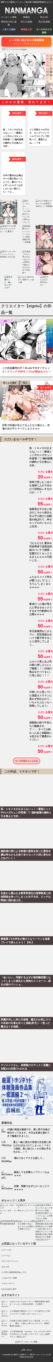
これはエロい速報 (9, 1278)
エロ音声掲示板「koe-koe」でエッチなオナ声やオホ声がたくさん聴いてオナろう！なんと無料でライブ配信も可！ (30, 1334)
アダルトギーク (8, 1283)
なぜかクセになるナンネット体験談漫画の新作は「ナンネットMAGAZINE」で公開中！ (30, 1302)
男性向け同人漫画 (8, 23)
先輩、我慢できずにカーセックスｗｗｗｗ (31, 1188)
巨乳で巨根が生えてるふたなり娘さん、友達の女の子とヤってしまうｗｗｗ (26, 427)
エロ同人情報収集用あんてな (13, 1272)
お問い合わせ (26, 1350)
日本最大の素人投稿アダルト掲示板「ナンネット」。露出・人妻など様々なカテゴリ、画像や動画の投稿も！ (30, 1323)
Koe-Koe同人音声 (8, 1289)
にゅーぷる (6, 1250)
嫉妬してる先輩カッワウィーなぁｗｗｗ (31, 1174)
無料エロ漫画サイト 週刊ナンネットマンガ (31, 1355)
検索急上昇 (26, 29)
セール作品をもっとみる (26, 761)
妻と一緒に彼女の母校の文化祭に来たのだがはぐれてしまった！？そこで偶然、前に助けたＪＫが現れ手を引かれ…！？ (32, 1147)
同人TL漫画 (26, 21)
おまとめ (5, 1267)
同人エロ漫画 (9, 383)
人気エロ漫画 (8, 29)
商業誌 (26, 17)
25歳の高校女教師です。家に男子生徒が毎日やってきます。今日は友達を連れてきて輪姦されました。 (28, 1132)
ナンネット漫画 (8, 17)
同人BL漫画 (44, 21)
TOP (4, 49)
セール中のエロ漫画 (44, 31)
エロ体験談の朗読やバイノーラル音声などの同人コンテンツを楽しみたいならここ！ (30, 1312)
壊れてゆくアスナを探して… (29, 1158)
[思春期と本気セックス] (26, 342)
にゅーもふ (6, 1255)
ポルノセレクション (10, 1261)
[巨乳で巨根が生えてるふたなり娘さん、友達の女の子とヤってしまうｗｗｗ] (26, 401)
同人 (25, 383)
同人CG (44, 17)
